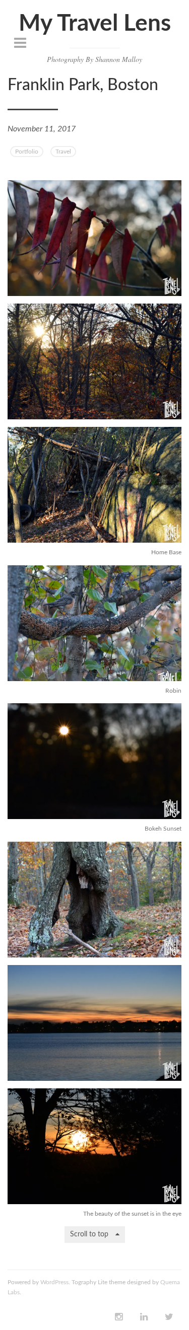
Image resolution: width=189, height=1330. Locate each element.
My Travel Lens (95, 23)
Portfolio (26, 152)
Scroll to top (90, 1234)
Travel (63, 152)
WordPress (54, 1282)
